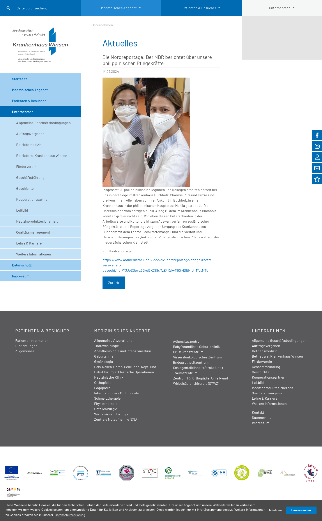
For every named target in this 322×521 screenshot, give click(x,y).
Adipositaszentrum (187, 341)
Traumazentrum (185, 373)
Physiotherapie (105, 403)
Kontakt (258, 412)
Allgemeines (25, 351)
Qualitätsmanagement (33, 232)
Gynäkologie (103, 361)
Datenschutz (22, 265)
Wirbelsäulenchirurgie (111, 414)
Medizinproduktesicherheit (37, 221)
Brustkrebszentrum (188, 352)
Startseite (20, 79)
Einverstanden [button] (301, 510)
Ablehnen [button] (275, 510)
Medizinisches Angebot (119, 8)
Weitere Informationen (33, 254)
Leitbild (22, 210)
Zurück (113, 282)
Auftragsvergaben (30, 133)
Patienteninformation (31, 340)
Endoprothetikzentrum (191, 362)
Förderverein (26, 166)
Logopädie (102, 388)
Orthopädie (102, 382)
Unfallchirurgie (105, 409)
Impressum (20, 276)
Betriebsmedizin (29, 144)
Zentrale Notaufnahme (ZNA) (116, 419)
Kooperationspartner (32, 199)
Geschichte (25, 188)
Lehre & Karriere (29, 243)
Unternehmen (23, 112)
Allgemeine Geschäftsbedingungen (43, 123)
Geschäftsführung (30, 177)
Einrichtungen (26, 346)
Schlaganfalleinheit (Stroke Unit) (198, 367)
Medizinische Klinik (108, 377)
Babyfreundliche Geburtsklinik (196, 346)
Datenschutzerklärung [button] (70, 515)
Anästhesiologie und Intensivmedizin (122, 351)
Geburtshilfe (103, 356)
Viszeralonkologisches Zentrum (197, 357)
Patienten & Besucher (199, 8)
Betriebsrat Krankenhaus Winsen (41, 155)
